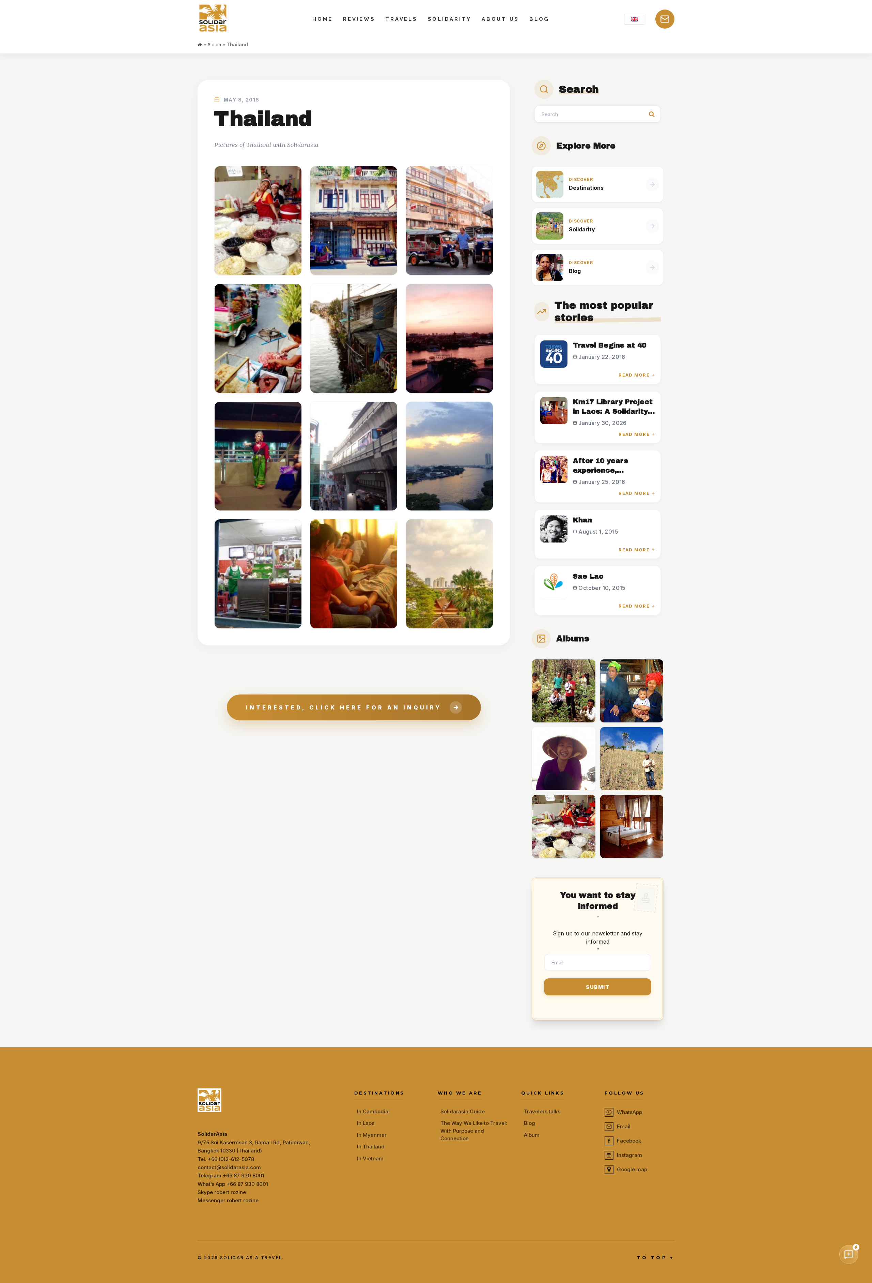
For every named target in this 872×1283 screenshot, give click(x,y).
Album (214, 44)
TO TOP (655, 1257)
